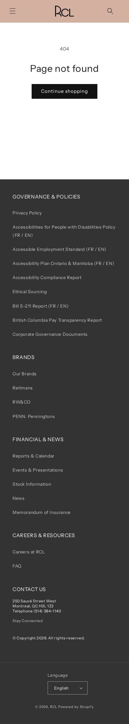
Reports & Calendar (33, 456)
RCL (53, 707)
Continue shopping (64, 91)
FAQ (17, 566)
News (18, 498)
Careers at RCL (29, 552)
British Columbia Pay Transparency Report (57, 320)
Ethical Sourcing (30, 291)
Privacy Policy (27, 213)
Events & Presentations (38, 470)
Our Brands (25, 374)
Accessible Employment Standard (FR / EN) (59, 249)
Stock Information (32, 484)
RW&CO (22, 402)
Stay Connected (28, 620)
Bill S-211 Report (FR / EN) (41, 306)
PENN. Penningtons (34, 416)
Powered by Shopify (76, 707)
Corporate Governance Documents (50, 334)
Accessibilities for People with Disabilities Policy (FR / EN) (64, 231)
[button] (12, 11)
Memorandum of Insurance (42, 512)
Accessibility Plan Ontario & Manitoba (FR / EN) (63, 263)
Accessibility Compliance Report (47, 277)
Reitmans (23, 388)
